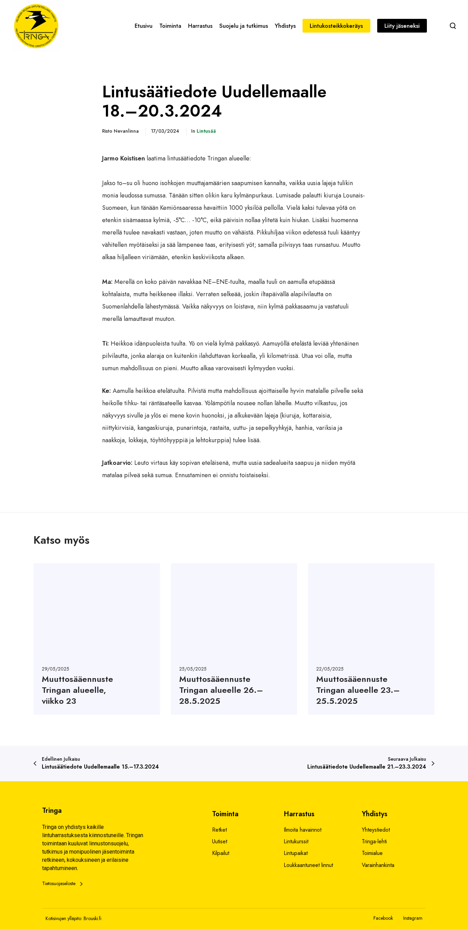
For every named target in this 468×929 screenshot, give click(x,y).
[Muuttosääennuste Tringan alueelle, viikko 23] (97, 639)
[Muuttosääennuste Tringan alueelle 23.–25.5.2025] (371, 639)
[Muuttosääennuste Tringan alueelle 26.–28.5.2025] (234, 639)
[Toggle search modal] (453, 26)
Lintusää (206, 131)
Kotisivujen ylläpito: (64, 918)
